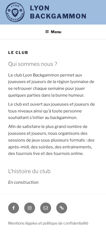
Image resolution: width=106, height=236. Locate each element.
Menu (56, 31)
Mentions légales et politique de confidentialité (48, 223)
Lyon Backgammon (58, 12)
